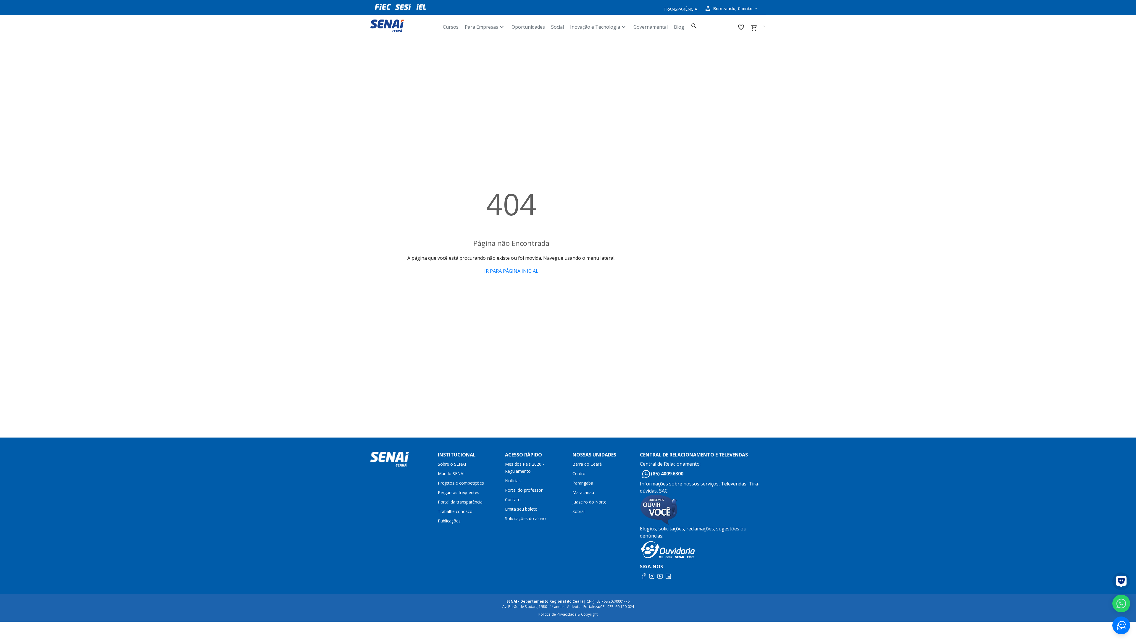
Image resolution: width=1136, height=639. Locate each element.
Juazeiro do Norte (589, 502)
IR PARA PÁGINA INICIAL (511, 271)
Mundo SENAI (451, 473)
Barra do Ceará (587, 464)
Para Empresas (485, 26)
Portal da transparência (460, 502)
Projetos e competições (461, 483)
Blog (679, 27)
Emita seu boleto (521, 509)
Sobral (578, 511)
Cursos (451, 27)
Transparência (680, 9)
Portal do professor (524, 490)
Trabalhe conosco (455, 511)
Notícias (513, 480)
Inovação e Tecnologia (598, 26)
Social (557, 27)
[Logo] (404, 26)
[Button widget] (1121, 625)
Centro (578, 473)
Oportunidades (528, 27)
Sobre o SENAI (452, 464)
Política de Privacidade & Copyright (568, 614)
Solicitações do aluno (525, 518)
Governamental (650, 27)
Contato (513, 499)
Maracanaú (583, 492)
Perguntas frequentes (458, 492)
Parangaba (582, 483)
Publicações (449, 521)
